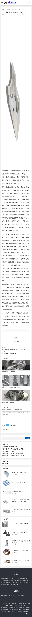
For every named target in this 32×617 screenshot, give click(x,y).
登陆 (25, 2)
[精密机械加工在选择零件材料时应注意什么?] (6, 543)
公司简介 (6, 596)
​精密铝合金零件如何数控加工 (20, 532)
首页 (3, 9)
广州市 (14, 9)
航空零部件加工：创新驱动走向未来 (10, 353)
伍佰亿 (24, 605)
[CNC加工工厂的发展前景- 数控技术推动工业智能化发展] (6, 502)
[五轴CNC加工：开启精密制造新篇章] (6, 511)
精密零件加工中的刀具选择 (8, 372)
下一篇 (3, 351)
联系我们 (21, 596)
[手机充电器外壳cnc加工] (6, 492)
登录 (7, 425)
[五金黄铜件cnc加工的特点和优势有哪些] (6, 552)
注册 (29, 2)
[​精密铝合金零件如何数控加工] (6, 533)
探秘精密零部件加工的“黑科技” (20, 560)
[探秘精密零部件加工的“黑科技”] (6, 561)
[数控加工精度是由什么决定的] (6, 483)
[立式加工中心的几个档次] (6, 474)
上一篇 (3, 347)
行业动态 (11, 596)
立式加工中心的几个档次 (20, 473)
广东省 (8, 9)
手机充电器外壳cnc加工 (19, 491)
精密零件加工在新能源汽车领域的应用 (11, 387)
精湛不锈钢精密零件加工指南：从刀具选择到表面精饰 (14, 349)
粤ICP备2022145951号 (11, 605)
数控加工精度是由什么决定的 (20, 482)
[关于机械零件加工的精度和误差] (6, 524)
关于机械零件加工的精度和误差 (21, 523)
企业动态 (16, 596)
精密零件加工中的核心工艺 (8, 402)
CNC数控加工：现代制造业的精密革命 (12, 453)
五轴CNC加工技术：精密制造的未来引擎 (13, 455)
